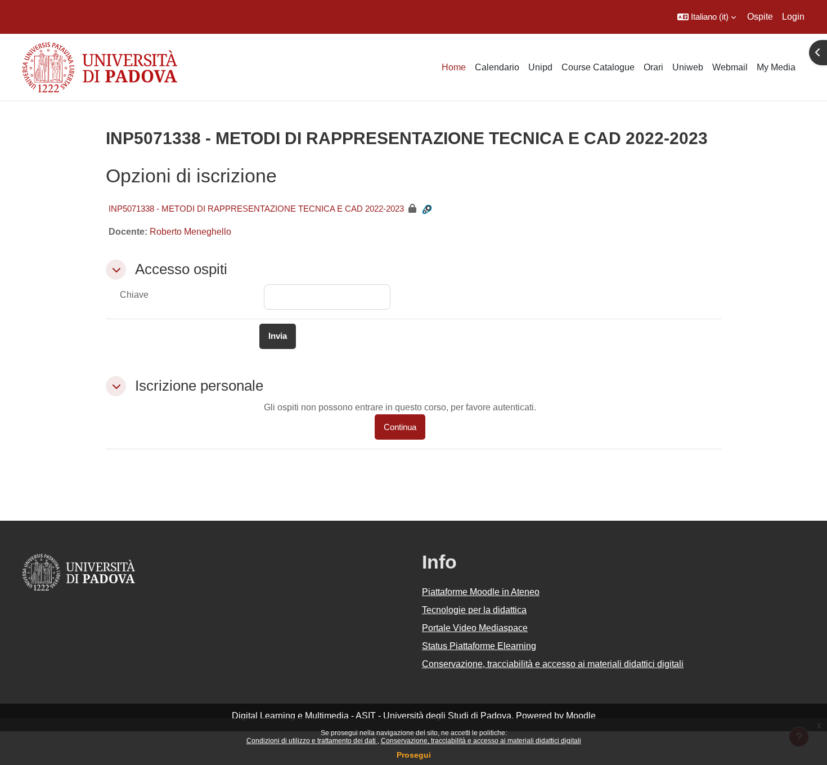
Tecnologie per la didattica (474, 610)
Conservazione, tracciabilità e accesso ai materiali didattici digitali (481, 741)
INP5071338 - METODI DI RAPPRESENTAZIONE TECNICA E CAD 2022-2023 (256, 208)
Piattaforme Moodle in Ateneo (481, 592)
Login (793, 16)
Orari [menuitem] (653, 67)
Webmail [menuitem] (730, 67)
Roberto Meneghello (190, 231)
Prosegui (414, 754)
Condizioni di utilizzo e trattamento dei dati (311, 741)
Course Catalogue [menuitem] (598, 67)
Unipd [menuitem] (540, 67)
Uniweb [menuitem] (687, 67)
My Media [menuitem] (776, 67)
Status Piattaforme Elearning (479, 646)
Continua (400, 427)
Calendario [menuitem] (497, 67)
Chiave (134, 294)
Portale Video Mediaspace (475, 628)
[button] (707, 17)
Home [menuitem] (454, 67)
